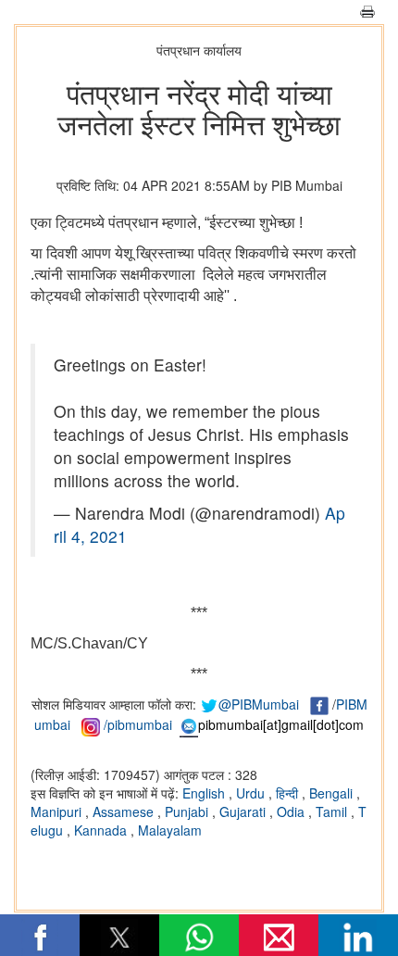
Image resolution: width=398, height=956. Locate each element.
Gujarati (244, 811)
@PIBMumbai (258, 704)
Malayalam (170, 830)
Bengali (332, 793)
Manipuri (58, 811)
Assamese (125, 811)
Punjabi (188, 811)
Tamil (333, 811)
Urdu (252, 793)
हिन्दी (289, 793)
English (205, 793)
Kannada (102, 830)
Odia (292, 811)
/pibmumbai (138, 724)
